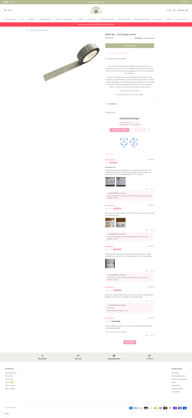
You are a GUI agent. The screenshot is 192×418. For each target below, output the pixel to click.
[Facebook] (125, 403)
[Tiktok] (134, 403)
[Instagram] (131, 403)
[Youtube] (128, 403)
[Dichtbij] (185, 369)
